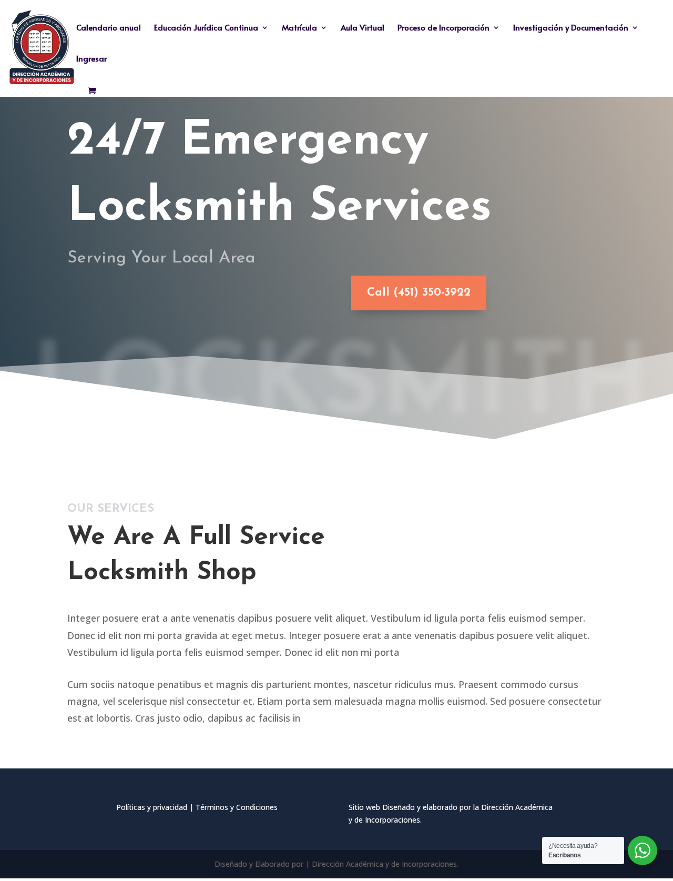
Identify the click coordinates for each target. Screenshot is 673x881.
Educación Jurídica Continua (206, 28)
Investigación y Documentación (570, 28)
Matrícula (299, 28)
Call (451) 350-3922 (419, 293)
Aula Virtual (362, 28)
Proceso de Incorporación (443, 28)
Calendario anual (108, 28)
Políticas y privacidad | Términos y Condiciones (197, 807)
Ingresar (91, 59)
